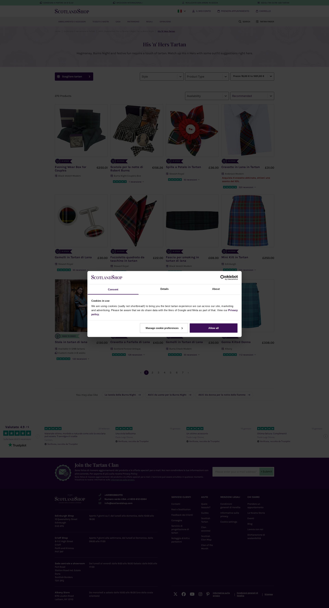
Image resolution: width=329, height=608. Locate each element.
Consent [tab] (113, 289)
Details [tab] (164, 288)
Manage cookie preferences (162, 327)
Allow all (213, 327)
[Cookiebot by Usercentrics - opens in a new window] (223, 277)
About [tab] (216, 288)
